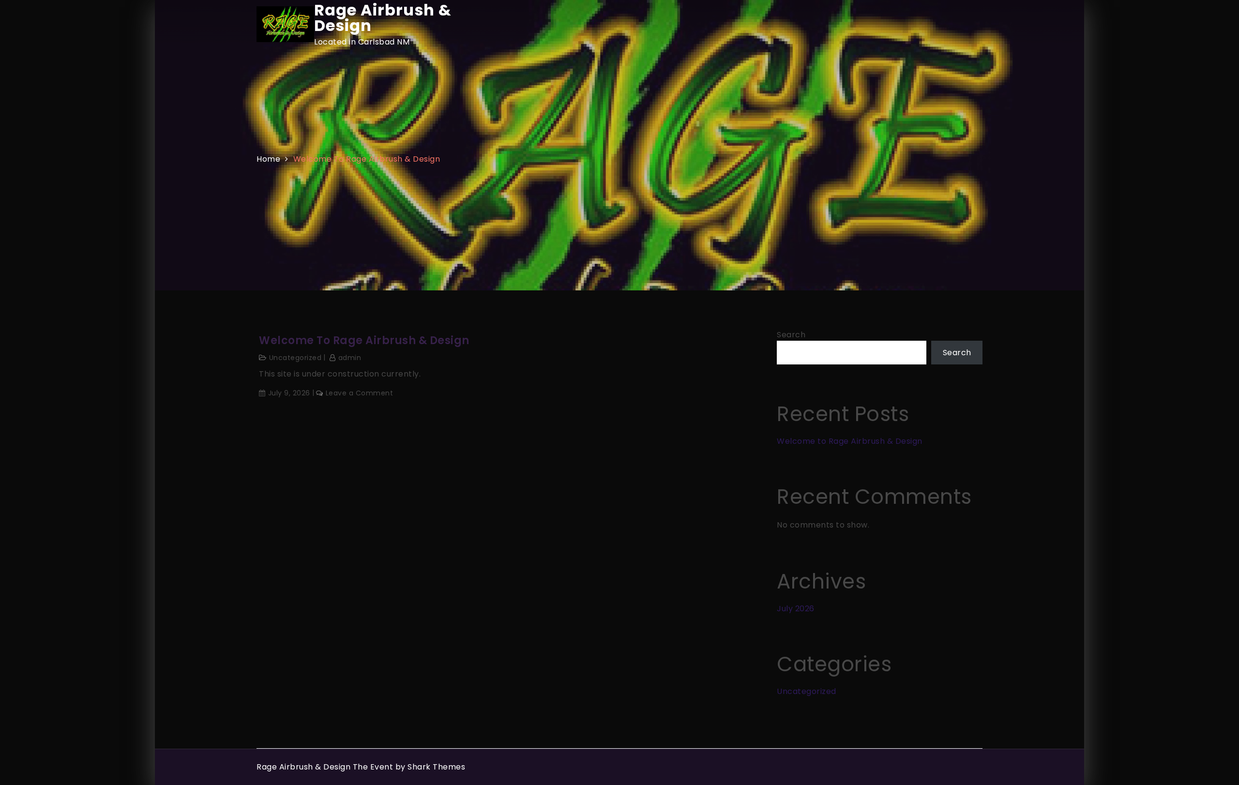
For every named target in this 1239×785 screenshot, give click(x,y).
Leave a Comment (359, 393)
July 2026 (796, 608)
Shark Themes (436, 766)
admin (349, 357)
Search (791, 334)
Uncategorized (295, 357)
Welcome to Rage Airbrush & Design (364, 341)
